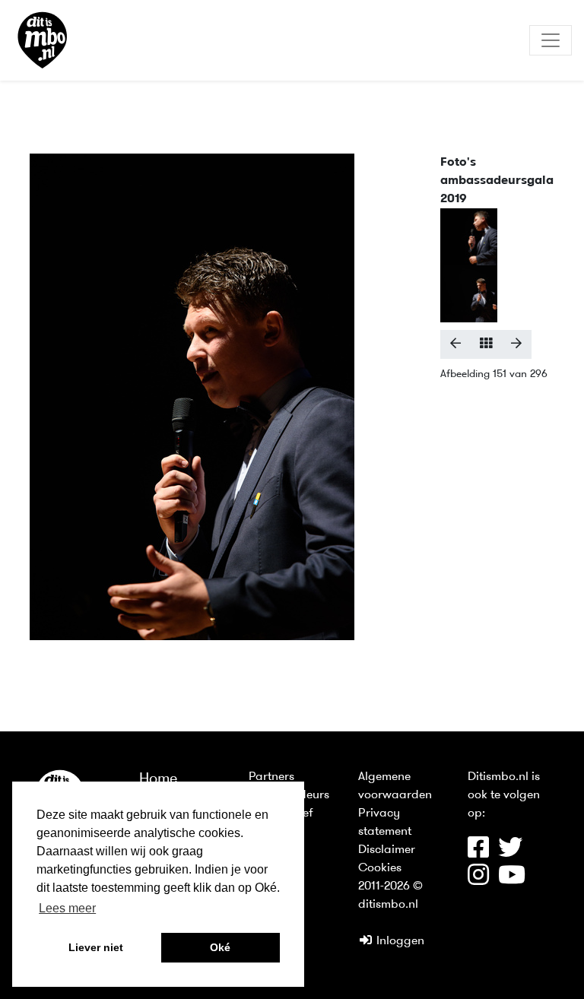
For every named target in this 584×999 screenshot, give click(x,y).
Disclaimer (386, 850)
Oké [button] (220, 947)
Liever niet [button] (95, 947)
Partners (271, 777)
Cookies (380, 868)
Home (158, 779)
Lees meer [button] (67, 908)
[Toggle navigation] (550, 40)
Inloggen (398, 941)
